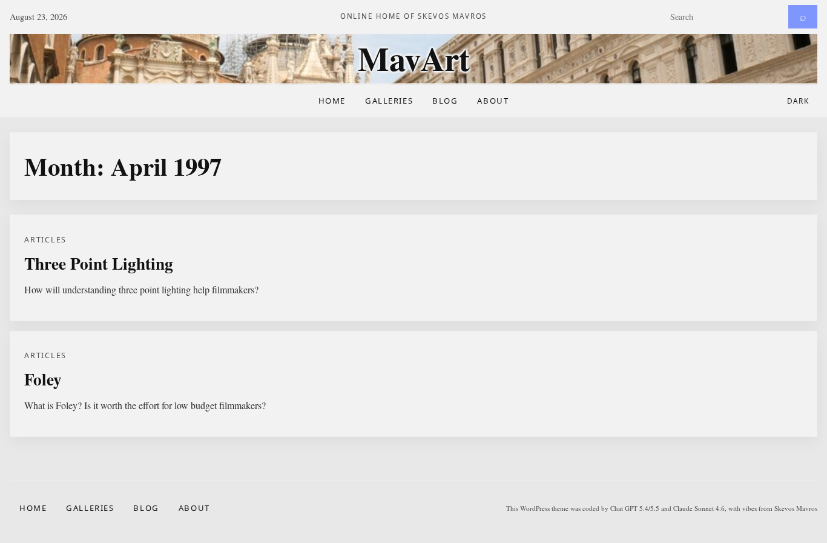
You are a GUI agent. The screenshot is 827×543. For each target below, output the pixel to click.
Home (332, 100)
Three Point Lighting (98, 263)
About (493, 100)
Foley (43, 379)
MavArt (414, 58)
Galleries (389, 100)
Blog (445, 100)
